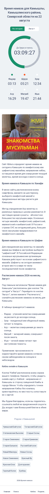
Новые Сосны (26, 452)
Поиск (16, 492)
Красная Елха (9, 464)
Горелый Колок (9, 471)
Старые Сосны (33, 433)
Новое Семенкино (10, 458)
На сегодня (17, 28)
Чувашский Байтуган (12, 427)
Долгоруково (24, 464)
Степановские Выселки (13, 433)
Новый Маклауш (10, 452)
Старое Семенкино (11, 439)
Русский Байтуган (28, 446)
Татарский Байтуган (33, 427)
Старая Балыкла (10, 446)
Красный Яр (27, 458)
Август (32, 28)
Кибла (33, 492)
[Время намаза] (7, 490)
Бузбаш (22, 471)
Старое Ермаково (30, 439)
